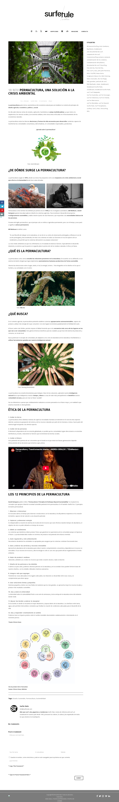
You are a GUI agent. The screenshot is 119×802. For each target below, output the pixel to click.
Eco (22, 101)
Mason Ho (97, 76)
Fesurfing (103, 65)
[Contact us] (2, 214)
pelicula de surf (101, 81)
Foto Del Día (99, 68)
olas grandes (91, 81)
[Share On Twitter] (2, 206)
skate (98, 84)
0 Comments (43, 101)
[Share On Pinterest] (2, 210)
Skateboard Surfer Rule (94, 87)
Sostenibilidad (41, 698)
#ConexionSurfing (93, 46)
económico (23, 107)
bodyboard (98, 49)
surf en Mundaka (92, 103)
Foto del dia (91, 68)
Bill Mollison (72, 211)
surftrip (89, 108)
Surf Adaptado (95, 92)
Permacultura (30, 698)
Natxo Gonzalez (92, 79)
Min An (22, 308)
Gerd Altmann (35, 164)
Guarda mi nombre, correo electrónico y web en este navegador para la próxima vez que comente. (40, 757)
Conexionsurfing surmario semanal (98, 57)
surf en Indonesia (93, 98)
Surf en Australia (92, 95)
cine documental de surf (95, 52)
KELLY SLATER (91, 73)
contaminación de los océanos (97, 60)
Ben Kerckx (66, 206)
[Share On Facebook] (2, 202)
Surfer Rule (34, 101)
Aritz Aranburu (104, 46)
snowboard (90, 89)
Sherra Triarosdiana (22, 687)
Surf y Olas (96, 108)
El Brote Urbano (17, 622)
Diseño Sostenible (19, 698)
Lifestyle (26, 101)
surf (88, 92)
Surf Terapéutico (100, 106)
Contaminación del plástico (95, 62)
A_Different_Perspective (28, 206)
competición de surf (93, 54)
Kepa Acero (100, 73)
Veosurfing (104, 108)
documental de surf (93, 65)
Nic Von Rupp (102, 79)
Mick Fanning (106, 76)
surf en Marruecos (93, 100)
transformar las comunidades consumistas (21, 124)
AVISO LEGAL (48, 799)
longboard (90, 76)
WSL (88, 111)
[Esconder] (1, 217)
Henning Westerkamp (27, 387)
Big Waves (90, 49)
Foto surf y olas (92, 70)
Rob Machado (91, 84)
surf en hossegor (104, 95)
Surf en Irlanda (104, 98)
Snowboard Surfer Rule (102, 89)
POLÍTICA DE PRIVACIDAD (59, 799)
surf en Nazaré (104, 103)
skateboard (104, 84)
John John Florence (104, 70)
